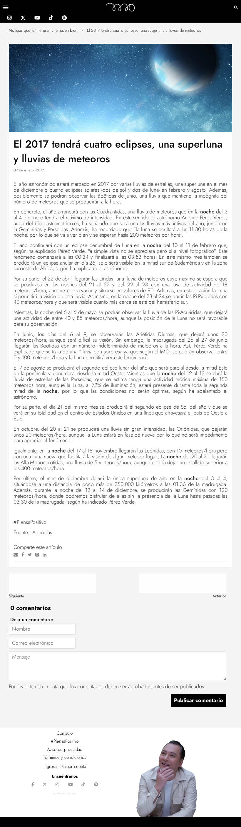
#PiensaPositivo (64, 741)
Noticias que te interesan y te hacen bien (43, 30)
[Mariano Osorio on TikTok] (51, 18)
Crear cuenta (74, 766)
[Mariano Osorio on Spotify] (64, 18)
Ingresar (50, 766)
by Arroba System (64, 793)
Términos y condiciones (64, 757)
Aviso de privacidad (64, 749)
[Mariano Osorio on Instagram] (9, 18)
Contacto (65, 733)
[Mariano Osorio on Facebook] (32, 785)
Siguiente (16, 596)
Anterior (219, 596)
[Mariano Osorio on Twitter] (23, 18)
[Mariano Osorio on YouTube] (37, 18)
